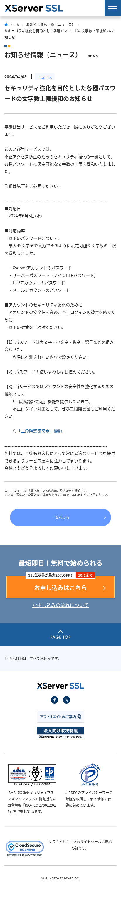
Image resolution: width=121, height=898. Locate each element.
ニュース (44, 77)
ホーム (14, 24)
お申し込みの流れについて (60, 604)
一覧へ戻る (60, 517)
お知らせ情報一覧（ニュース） (50, 24)
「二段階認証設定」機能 (39, 431)
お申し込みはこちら (60, 587)
